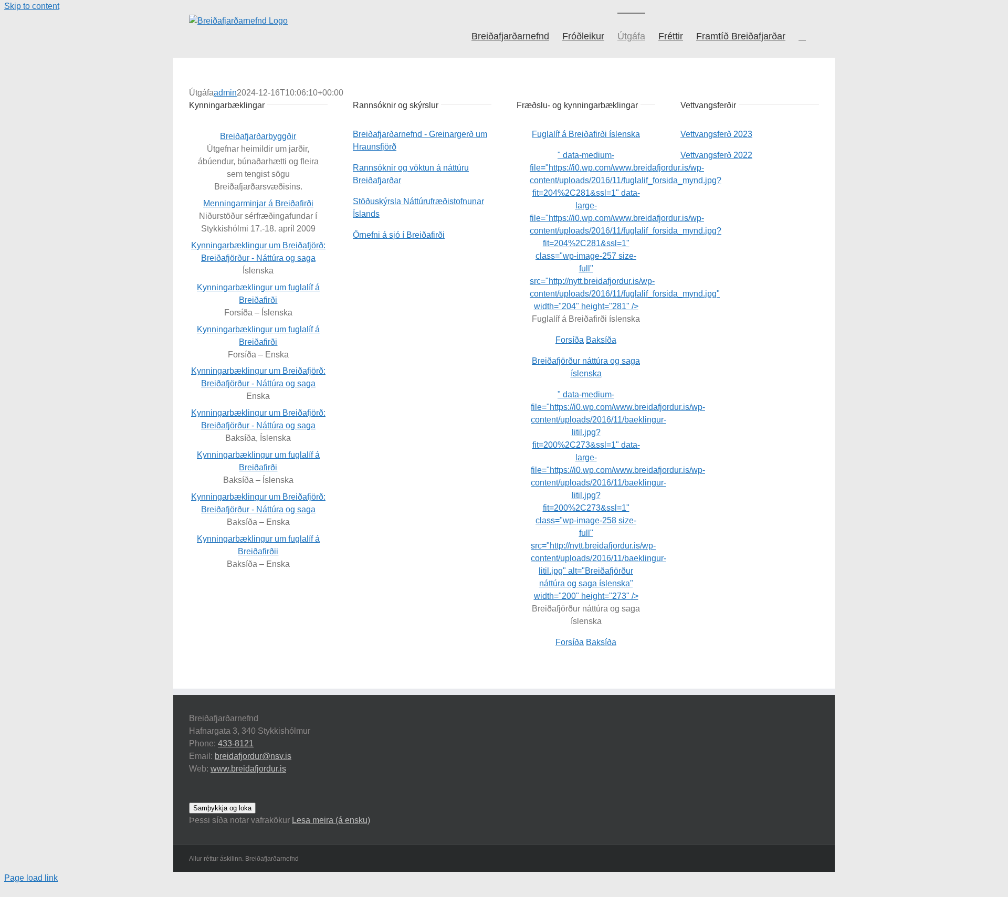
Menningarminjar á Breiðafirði (258, 203)
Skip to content (31, 6)
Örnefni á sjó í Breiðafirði (399, 234)
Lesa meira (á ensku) (331, 820)
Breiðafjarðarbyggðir (258, 136)
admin (225, 92)
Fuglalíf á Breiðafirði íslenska (586, 134)
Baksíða (601, 339)
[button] (802, 35)
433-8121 (236, 743)
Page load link (31, 877)
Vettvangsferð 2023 (716, 134)
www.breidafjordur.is (248, 768)
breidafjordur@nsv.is (253, 756)
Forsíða (569, 339)
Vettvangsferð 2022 (716, 155)
